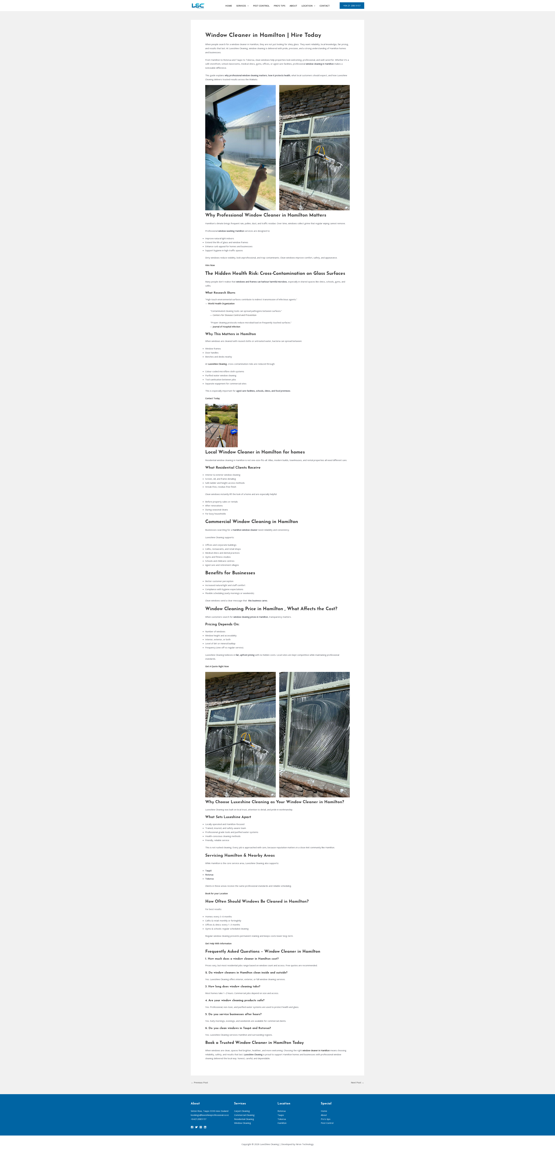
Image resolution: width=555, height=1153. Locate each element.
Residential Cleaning (244, 1119)
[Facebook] (192, 1127)
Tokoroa (282, 1119)
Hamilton (282, 1122)
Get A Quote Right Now (217, 666)
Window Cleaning (242, 1122)
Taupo (281, 1115)
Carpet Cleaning (242, 1110)
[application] (247, 6)
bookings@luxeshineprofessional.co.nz (210, 1115)
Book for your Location (216, 893)
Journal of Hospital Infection (226, 326)
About (293, 5)
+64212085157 (198, 1119)
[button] (352, 5)
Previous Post (199, 1082)
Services (241, 5)
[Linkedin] (205, 1127)
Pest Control (261, 5)
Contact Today (212, 398)
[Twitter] (196, 1127)
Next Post (357, 1082)
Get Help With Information (218, 943)
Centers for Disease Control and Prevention (234, 315)
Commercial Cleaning (244, 1115)
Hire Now (210, 265)
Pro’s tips (279, 5)
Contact (325, 5)
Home (228, 5)
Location (306, 5)
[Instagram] (200, 1127)
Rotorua (282, 1110)
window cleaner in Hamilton (316, 1050)
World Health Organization (221, 303)
